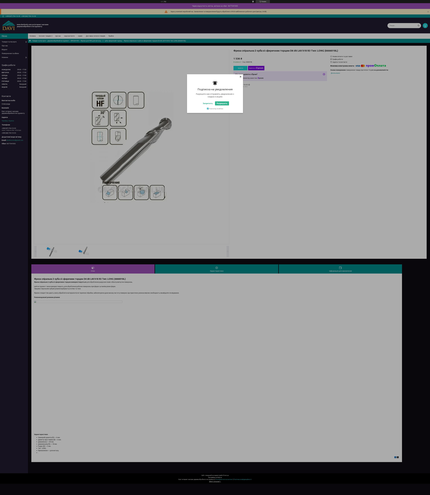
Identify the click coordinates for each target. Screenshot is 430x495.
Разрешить (222, 103)
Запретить (208, 103)
